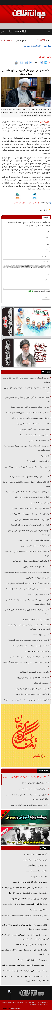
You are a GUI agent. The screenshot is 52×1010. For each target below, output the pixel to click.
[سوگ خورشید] (26, 352)
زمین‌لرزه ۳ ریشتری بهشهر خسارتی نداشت (31, 959)
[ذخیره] (26, 62)
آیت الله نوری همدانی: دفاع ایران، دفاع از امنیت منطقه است (25, 970)
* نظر (47, 275)
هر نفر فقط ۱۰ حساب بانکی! (39, 440)
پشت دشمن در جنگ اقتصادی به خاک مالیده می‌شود (29, 476)
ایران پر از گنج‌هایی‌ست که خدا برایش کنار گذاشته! (30, 525)
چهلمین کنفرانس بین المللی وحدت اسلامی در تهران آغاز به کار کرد (26, 664)
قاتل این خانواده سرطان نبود (36, 870)
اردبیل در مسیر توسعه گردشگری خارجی (34, 429)
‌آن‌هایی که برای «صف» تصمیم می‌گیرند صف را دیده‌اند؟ (28, 640)
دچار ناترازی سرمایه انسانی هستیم (36, 619)
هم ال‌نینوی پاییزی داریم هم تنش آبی (33, 788)
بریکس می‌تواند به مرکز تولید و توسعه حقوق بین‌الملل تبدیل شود (25, 917)
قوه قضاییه (17, 202)
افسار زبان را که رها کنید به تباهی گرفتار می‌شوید (29, 805)
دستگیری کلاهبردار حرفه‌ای (37, 909)
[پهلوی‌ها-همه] (25, 836)
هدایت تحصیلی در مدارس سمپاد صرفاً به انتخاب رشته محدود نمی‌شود (26, 380)
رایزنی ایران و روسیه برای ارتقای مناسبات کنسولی (30, 508)
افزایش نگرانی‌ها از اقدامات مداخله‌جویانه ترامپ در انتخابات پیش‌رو (27, 553)
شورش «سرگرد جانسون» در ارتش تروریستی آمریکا (30, 407)
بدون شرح (45, 455)
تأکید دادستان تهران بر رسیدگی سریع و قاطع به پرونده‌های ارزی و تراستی (25, 952)
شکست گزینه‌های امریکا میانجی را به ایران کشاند (30, 645)
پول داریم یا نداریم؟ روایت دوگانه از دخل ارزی (32, 519)
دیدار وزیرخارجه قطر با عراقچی (37, 577)
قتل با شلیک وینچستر (39, 876)
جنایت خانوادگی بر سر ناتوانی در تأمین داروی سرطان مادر (27, 583)
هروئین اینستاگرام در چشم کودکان (34, 859)
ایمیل (47, 244)
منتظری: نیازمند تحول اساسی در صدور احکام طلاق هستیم (27, 412)
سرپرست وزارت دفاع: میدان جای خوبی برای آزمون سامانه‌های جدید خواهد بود (26, 448)
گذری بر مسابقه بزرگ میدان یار (35, 854)
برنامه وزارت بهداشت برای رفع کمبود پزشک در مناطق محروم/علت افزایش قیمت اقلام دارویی (25, 978)
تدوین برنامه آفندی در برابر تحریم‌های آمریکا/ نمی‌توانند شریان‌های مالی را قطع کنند (29, 627)
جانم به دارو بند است (41, 634)
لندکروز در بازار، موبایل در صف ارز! (34, 782)
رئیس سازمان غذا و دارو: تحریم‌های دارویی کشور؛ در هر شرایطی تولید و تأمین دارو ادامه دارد (25, 936)
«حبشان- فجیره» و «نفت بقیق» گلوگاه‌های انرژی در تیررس (25, 776)
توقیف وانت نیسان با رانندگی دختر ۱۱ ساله (31, 944)
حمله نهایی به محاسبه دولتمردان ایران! (34, 434)
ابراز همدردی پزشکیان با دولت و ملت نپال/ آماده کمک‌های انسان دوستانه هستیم (28, 602)
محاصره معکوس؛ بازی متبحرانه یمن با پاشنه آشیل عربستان (27, 588)
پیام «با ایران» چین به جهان (38, 594)
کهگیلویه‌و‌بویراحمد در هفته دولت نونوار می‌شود (31, 497)
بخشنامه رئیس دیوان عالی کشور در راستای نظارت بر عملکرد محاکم (26, 72)
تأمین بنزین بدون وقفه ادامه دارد (37, 651)
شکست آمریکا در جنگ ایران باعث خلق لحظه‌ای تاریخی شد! (26, 572)
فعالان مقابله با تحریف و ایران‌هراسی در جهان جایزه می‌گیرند (26, 699)
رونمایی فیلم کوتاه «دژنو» (39, 502)
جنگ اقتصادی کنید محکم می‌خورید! (35, 566)
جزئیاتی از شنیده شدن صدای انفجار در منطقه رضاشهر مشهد (25, 904)
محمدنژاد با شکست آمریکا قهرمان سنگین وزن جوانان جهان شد (27, 399)
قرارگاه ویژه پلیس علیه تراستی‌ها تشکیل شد (32, 694)
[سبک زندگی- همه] (25, 735)
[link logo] (20, 12)
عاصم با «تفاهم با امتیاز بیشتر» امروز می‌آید (33, 677)
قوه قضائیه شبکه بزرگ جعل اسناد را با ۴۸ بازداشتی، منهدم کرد (24, 887)
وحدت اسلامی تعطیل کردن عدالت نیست (33, 540)
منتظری (24, 202)
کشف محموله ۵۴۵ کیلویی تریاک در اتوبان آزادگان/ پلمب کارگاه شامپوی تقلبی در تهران (25, 927)
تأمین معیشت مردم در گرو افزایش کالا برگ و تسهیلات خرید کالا (27, 468)
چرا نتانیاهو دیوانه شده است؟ (38, 461)
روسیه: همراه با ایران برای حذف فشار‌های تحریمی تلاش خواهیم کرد (28, 532)
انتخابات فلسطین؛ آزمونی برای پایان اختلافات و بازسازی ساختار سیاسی (26, 484)
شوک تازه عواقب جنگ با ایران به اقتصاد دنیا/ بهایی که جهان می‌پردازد (27, 611)
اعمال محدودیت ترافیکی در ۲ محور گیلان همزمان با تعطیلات (24, 965)
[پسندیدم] (50, 62)
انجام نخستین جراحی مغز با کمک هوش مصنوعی (29, 898)
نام (48, 232)
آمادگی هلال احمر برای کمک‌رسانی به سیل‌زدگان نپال (27, 893)
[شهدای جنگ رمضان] (26, 321)
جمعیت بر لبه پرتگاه (41, 683)
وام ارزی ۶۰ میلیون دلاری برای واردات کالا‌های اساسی (29, 513)
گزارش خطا (43, 210)
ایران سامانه (6, 1008)
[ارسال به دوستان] (21, 62)
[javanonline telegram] (46, 62)
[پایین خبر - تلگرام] (35, 198)
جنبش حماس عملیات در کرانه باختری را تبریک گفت (29, 418)
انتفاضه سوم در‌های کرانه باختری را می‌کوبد (33, 423)
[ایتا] (18, 198)
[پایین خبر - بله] (18, 195)
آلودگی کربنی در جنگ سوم (37, 865)
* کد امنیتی (45, 256)
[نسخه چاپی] (16, 62)
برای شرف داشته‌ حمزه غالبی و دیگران (35, 545)
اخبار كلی (41, 57)
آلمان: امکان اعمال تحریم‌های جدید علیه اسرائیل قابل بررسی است (27, 389)
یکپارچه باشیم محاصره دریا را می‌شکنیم (34, 672)
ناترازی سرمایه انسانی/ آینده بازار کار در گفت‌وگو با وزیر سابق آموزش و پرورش (27, 797)
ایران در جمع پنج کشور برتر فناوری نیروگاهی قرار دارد (29, 656)
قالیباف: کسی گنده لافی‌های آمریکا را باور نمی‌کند (31, 561)
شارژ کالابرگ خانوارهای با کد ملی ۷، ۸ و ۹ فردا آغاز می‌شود (27, 491)
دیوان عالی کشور (34, 202)
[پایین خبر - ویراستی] (35, 195)
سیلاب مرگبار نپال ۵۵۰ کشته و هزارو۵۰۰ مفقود (30, 882)
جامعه (49, 57)
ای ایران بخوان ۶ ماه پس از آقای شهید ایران (32, 688)
